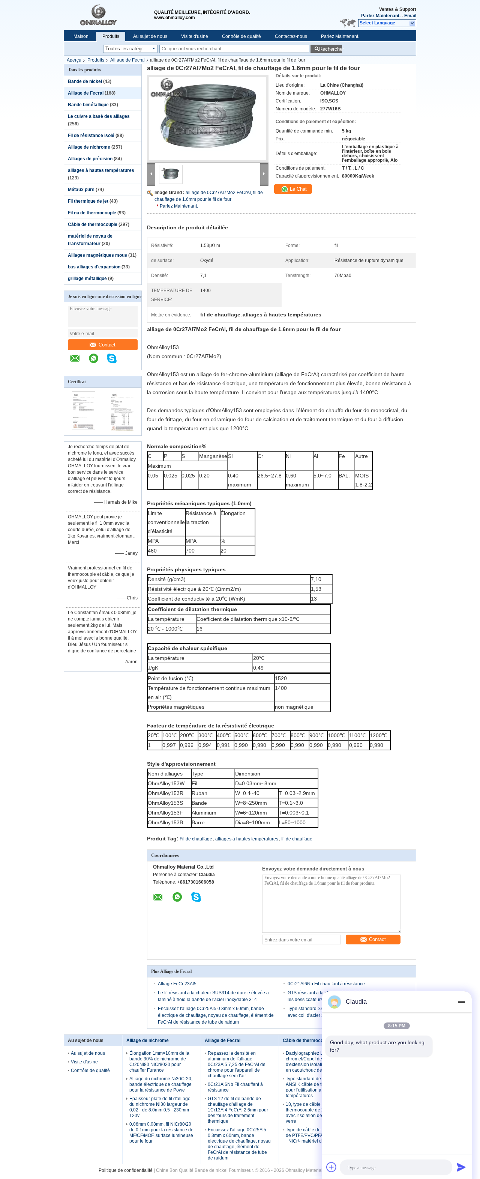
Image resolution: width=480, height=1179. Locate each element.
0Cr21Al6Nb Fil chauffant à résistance (326, 983)
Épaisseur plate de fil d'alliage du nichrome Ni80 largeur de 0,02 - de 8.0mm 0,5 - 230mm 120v (159, 1107)
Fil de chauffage (196, 839)
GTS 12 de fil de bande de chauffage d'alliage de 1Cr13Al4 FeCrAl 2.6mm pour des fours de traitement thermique (238, 1110)
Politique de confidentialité (126, 1170)
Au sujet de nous (150, 36)
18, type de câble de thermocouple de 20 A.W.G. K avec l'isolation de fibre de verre (315, 1113)
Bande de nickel (85, 81)
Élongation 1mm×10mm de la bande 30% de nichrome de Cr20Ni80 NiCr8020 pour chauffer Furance (159, 1062)
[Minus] (461, 1001)
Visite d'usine (194, 36)
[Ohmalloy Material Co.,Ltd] (109, 15)
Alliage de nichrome (89, 147)
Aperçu (74, 60)
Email (410, 15)
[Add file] (331, 1167)
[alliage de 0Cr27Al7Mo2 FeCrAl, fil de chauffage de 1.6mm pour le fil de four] (207, 118)
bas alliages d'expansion (94, 267)
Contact (107, 345)
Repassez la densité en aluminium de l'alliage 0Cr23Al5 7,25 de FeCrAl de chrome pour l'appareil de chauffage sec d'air (237, 1064)
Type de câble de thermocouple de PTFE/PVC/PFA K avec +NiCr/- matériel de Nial (318, 1135)
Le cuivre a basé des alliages (99, 116)
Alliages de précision (90, 158)
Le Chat (297, 189)
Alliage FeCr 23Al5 (177, 983)
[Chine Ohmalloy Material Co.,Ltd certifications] (83, 430)
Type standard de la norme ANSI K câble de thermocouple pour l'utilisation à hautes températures (317, 1087)
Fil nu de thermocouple (92, 212)
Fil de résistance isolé (91, 135)
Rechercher (330, 49)
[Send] (461, 1167)
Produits (110, 36)
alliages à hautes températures (101, 170)
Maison (81, 36)
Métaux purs (81, 189)
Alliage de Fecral (127, 60)
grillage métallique (87, 278)
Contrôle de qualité (241, 36)
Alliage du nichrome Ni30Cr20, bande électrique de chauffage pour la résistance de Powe (160, 1084)
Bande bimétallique (88, 104)
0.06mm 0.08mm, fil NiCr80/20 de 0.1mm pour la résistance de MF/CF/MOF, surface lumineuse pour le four (161, 1133)
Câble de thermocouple (92, 224)
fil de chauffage (296, 839)
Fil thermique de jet (88, 201)
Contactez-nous (291, 36)
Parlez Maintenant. (380, 15)
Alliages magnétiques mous (97, 255)
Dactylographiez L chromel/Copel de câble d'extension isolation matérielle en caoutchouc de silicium (317, 1062)
